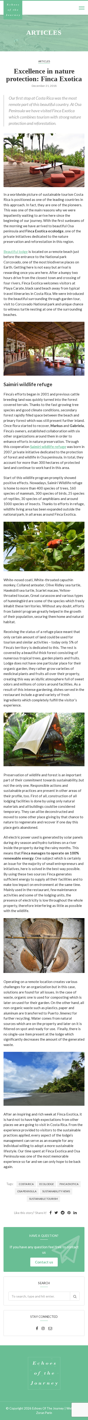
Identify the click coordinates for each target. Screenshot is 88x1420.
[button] (74, 1296)
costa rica (26, 1184)
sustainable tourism (43, 1198)
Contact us (44, 1262)
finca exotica (69, 1184)
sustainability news (56, 1191)
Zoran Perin (44, 1413)
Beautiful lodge (16, 251)
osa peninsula (26, 1191)
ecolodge (46, 1184)
